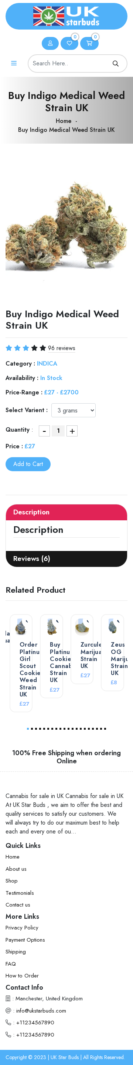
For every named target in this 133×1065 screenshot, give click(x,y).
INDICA (47, 363)
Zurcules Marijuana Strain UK (95, 655)
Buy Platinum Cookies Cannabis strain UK (63, 662)
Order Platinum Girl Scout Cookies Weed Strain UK (32, 669)
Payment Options (25, 940)
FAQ (11, 964)
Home (63, 121)
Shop (12, 881)
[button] (28, 729)
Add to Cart (28, 464)
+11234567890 (35, 1022)
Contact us (18, 905)
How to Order (22, 976)
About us (16, 869)
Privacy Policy (22, 928)
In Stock (51, 378)
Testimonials (20, 893)
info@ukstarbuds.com (41, 1011)
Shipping (16, 952)
